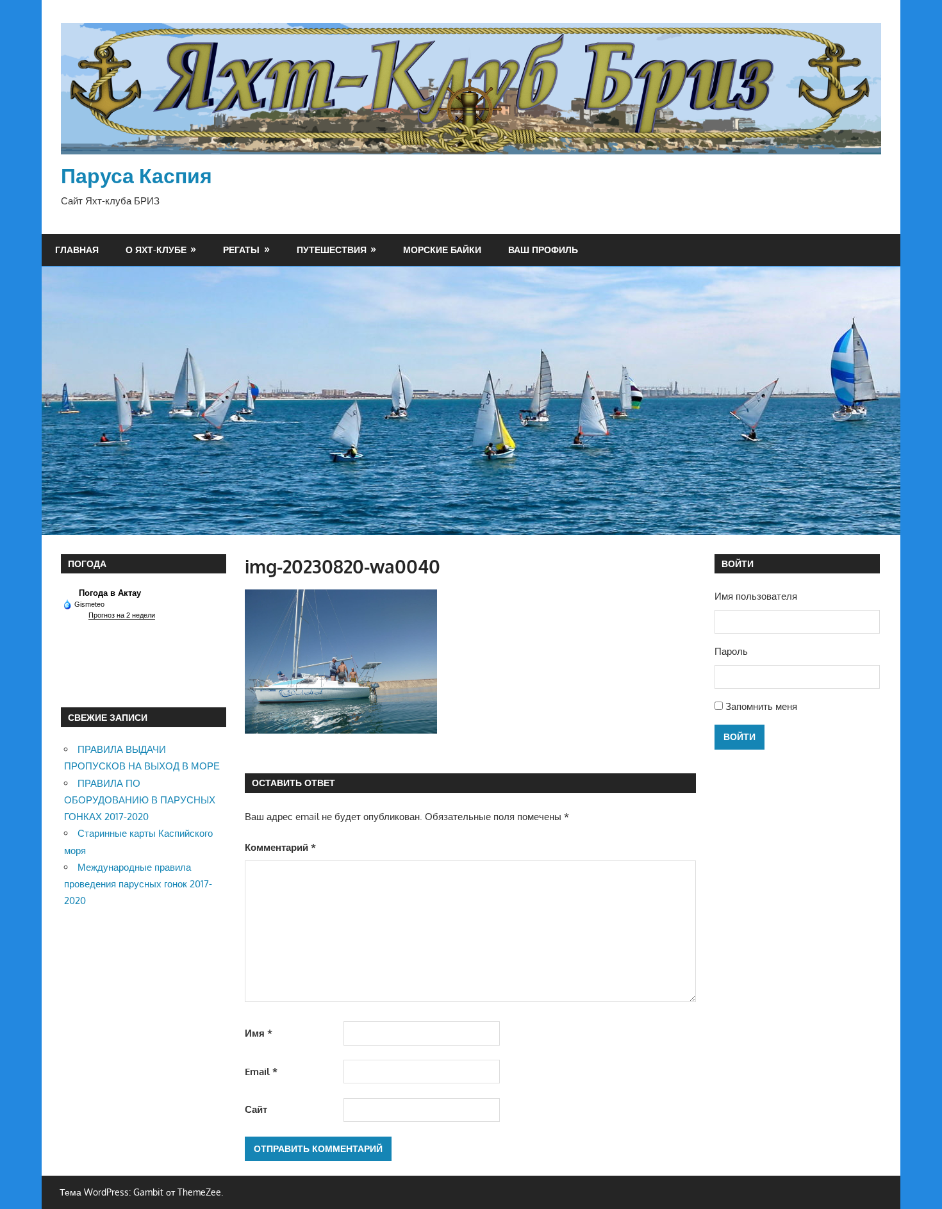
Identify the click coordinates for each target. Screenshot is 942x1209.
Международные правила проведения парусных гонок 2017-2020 (138, 884)
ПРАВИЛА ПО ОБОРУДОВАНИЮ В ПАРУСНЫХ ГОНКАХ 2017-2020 (139, 800)
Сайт (256, 1109)
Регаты (241, 249)
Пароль (731, 651)
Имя (258, 1033)
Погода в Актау (110, 593)
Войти (739, 736)
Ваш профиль (543, 249)
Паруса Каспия (136, 175)
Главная (77, 249)
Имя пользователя (756, 596)
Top (911, 1178)
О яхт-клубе (156, 249)
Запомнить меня (761, 706)
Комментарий (280, 847)
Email (261, 1071)
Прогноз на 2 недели (121, 615)
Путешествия (332, 249)
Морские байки (442, 249)
